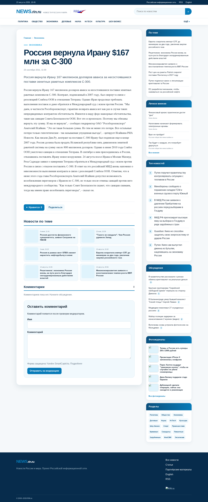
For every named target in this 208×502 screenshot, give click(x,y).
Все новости (172, 460)
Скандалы (166, 432)
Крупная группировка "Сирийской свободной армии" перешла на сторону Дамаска (167, 291)
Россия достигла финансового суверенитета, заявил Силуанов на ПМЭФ (57, 237)
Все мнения (154, 153)
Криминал (154, 432)
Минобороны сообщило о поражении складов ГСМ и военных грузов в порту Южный (171, 190)
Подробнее (76, 363)
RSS (181, 2)
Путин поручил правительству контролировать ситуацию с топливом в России (170, 176)
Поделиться (55, 207)
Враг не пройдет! (156, 134)
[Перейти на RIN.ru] (78, 11)
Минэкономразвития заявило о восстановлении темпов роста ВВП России (114, 273)
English (189, 2)
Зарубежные (155, 437)
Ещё (186, 21)
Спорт (166, 426)
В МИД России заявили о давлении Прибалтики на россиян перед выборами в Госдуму (168, 205)
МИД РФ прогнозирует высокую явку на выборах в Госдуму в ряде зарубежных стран (170, 221)
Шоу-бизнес (115, 21)
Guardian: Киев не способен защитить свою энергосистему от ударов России (171, 234)
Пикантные (178, 432)
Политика (23, 21)
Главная (27, 38)
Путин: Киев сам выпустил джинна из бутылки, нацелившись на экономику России (168, 250)
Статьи (169, 465)
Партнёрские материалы (179, 469)
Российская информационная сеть (161, 2)
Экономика (52, 21)
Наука (78, 21)
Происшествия (178, 426)
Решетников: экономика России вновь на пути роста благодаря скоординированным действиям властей (168, 55)
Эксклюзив (179, 437)
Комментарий (35, 332)
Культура (100, 21)
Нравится (34, 207)
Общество (37, 21)
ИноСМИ (167, 437)
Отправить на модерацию (44, 371)
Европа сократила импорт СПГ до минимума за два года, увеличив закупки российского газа (113, 255)
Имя (29, 319)
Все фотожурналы (157, 396)
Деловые (66, 21)
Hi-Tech (88, 21)
